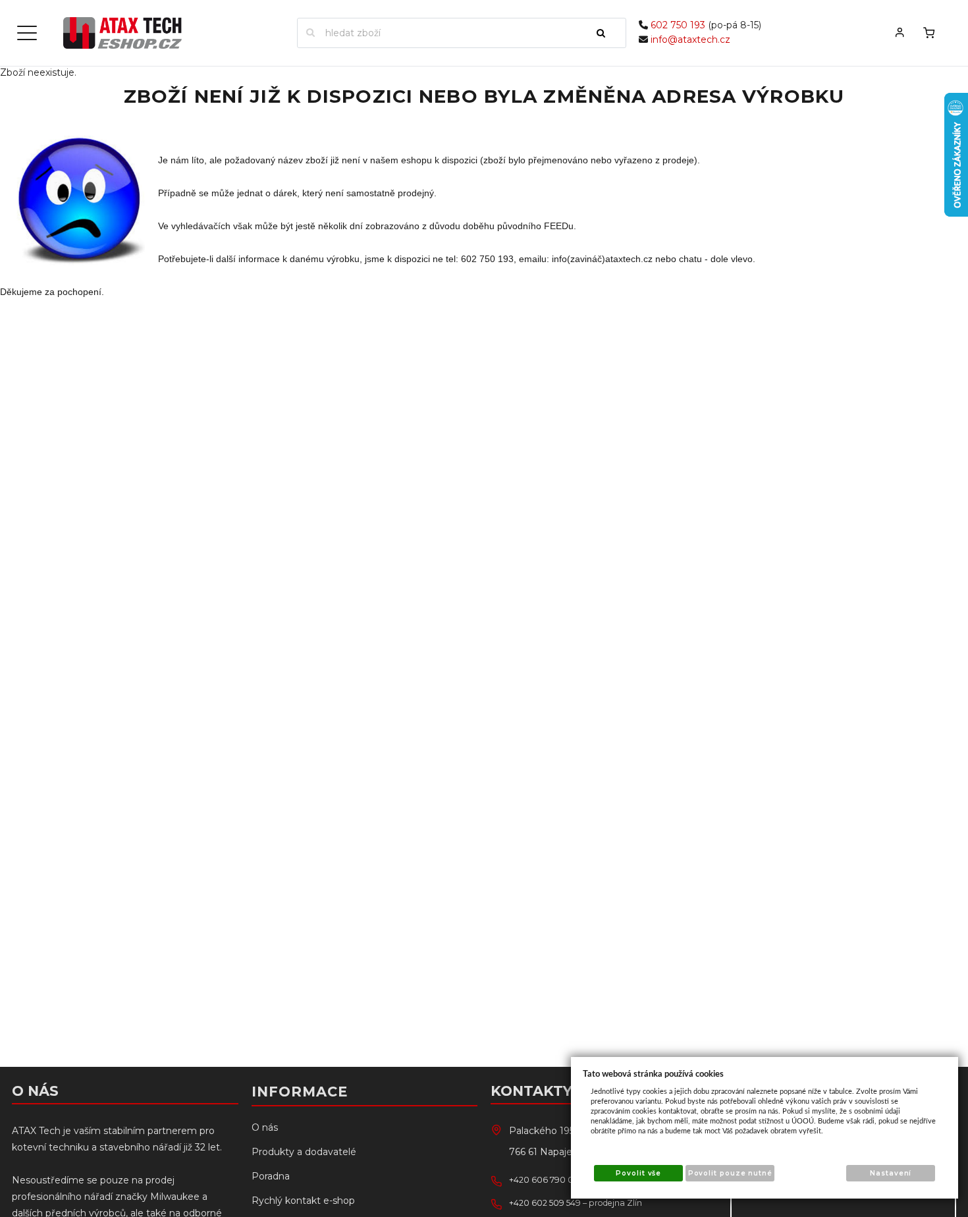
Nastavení (890, 1173)
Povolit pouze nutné (730, 1173)
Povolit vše (638, 1173)
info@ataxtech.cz (690, 39)
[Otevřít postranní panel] (27, 32)
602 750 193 (678, 25)
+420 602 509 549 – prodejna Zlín (575, 1203)
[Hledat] (606, 33)
